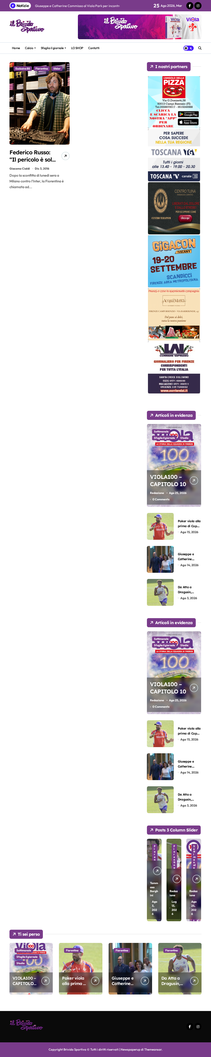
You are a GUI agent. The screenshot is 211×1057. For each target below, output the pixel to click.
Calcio (29, 48)
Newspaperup (130, 1049)
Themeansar (153, 1049)
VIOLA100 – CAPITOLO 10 (168, 480)
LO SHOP (77, 48)
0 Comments (160, 499)
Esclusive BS (22, 68)
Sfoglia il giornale (52, 48)
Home (16, 48)
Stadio (184, 437)
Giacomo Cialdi (19, 168)
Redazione (157, 493)
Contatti (93, 48)
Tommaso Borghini (154, 889)
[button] (197, 879)
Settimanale (161, 431)
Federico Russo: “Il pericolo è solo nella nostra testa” (32, 163)
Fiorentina (41, 68)
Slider (57, 68)
